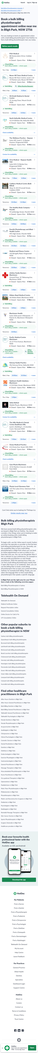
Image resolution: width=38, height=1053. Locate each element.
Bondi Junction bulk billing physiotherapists (14, 653)
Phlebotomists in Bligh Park (9, 792)
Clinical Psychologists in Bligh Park (11, 737)
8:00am (14, 90)
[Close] (2, 1048)
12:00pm (14, 481)
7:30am (14, 178)
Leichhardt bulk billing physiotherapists (13, 646)
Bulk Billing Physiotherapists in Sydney (13, 585)
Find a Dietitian (19, 928)
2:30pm (14, 290)
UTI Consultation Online (8, 618)
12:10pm (23, 246)
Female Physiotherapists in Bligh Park (12, 723)
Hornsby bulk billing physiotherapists (12, 660)
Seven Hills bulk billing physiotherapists (13, 670)
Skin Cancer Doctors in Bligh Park (11, 816)
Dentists (19, 976)
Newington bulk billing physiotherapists (13, 663)
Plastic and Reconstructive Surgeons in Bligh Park (16, 799)
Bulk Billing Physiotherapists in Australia (11, 8)
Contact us (19, 1007)
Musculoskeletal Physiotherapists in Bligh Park (15, 771)
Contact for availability (10, 154)
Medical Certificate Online (9, 604)
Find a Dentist (19, 908)
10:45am (23, 439)
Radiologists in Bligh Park (9, 809)
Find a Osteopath (19, 932)
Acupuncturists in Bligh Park (10, 727)
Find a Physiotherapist (19, 912)
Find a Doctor (19, 904)
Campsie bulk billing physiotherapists (12, 681)
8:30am (23, 90)
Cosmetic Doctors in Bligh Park (10, 740)
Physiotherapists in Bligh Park (10, 795)
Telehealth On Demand (8, 600)
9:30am (14, 439)
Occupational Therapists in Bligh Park (12, 778)
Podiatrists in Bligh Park (8, 802)
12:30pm (14, 70)
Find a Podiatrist (19, 916)
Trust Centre (19, 1019)
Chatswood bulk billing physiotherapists (13, 657)
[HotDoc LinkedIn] (19, 1030)
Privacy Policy (19, 1015)
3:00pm (23, 290)
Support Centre (19, 988)
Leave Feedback (19, 956)
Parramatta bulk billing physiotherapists (13, 667)
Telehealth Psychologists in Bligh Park (12, 716)
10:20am (14, 246)
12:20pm (23, 202)
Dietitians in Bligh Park (8, 751)
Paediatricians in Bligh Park (9, 785)
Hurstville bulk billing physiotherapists (12, 684)
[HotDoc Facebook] (15, 1030)
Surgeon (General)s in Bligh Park (11, 823)
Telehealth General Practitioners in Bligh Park (15, 713)
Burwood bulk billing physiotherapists (12, 643)
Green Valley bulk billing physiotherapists (13, 674)
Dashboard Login (19, 984)
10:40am (14, 202)
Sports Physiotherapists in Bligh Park (12, 819)
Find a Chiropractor (19, 920)
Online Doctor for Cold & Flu (10, 614)
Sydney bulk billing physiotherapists (12, 636)
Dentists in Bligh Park (7, 747)
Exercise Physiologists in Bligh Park (11, 757)
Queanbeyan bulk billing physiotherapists (13, 639)
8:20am (23, 113)
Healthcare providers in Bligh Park (11, 826)
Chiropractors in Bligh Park (9, 733)
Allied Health (19, 972)
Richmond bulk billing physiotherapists (13, 650)
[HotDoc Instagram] (23, 1030)
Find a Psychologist (19, 924)
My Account (19, 948)
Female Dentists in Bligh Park (10, 720)
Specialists (19, 980)
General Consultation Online (10, 611)
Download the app (19, 880)
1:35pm (23, 267)
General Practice (19, 968)
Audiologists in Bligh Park (9, 730)
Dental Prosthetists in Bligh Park (11, 744)
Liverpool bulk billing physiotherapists (12, 677)
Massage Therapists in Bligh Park (11, 768)
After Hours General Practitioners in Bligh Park (15, 703)
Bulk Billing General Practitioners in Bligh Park (15, 709)
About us (19, 999)
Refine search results (10, 46)
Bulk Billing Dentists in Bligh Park (11, 706)
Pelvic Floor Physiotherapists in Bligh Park (14, 788)
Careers (19, 1003)
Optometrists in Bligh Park (9, 781)
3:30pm (14, 397)
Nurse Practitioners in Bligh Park (11, 775)
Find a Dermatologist (19, 936)
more (33, 70)
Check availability (8, 132)
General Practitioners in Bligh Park (11, 764)
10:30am (24, 375)
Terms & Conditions (19, 1011)
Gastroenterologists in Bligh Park (11, 761)
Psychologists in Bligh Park (9, 805)
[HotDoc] (5, 2)
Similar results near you (19, 513)
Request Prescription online (9, 607)
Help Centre (19, 952)
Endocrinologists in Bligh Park (10, 754)
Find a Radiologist (19, 940)
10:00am (23, 224)
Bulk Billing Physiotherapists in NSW (11, 10)
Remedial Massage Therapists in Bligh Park (14, 812)
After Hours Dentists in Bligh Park (11, 699)
